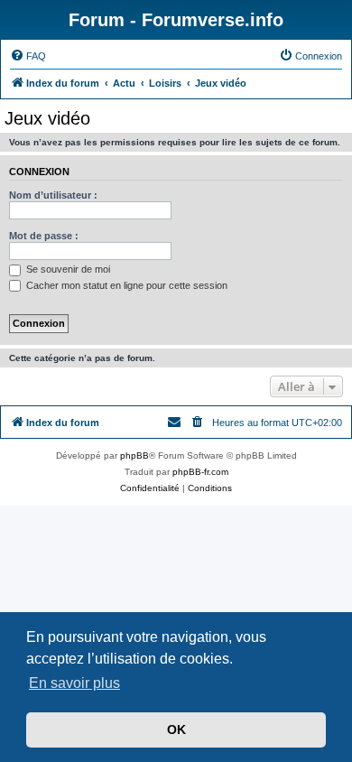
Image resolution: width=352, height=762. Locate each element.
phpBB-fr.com (200, 472)
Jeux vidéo (47, 118)
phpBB (134, 455)
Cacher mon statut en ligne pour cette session (125, 285)
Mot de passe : (44, 235)
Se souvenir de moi (66, 269)
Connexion (39, 171)
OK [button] (176, 729)
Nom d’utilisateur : (53, 195)
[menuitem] (28, 56)
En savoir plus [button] (74, 683)
